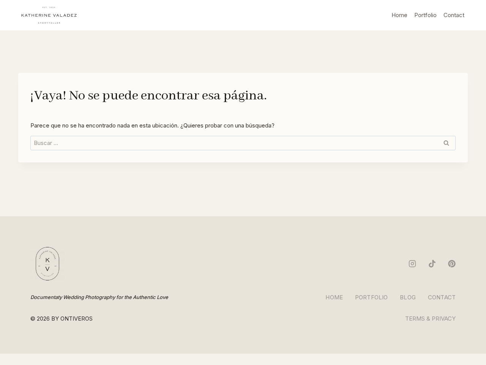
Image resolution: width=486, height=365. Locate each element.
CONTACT (442, 297)
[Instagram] (412, 263)
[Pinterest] (452, 263)
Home (399, 15)
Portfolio (425, 15)
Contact (453, 15)
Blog (408, 297)
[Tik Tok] (432, 263)
